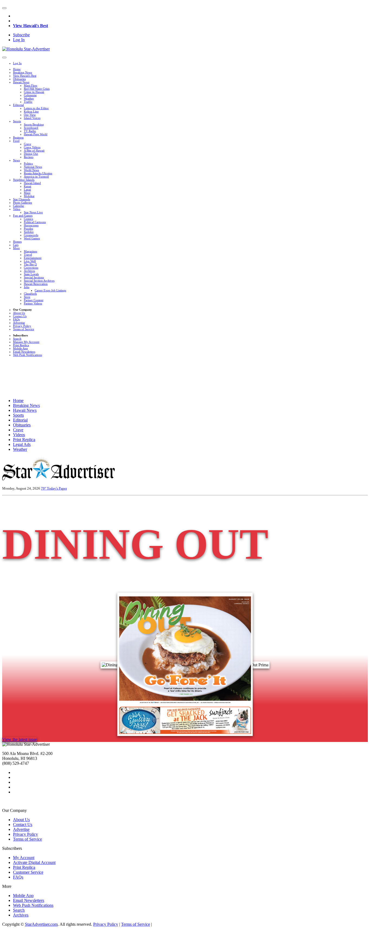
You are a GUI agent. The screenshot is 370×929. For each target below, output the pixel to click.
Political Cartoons (35, 222)
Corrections (31, 267)
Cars (15, 244)
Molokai (29, 196)
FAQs (16, 319)
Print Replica (21, 345)
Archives (29, 270)
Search (17, 338)
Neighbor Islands (23, 179)
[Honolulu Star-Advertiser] (26, 49)
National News (33, 166)
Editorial (18, 105)
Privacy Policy (22, 325)
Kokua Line (31, 111)
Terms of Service (23, 329)
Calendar (18, 205)
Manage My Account (26, 341)
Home (17, 69)
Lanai (27, 189)
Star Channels (21, 199)
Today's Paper (57, 488)
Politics (28, 163)
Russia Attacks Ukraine (38, 173)
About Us (19, 312)
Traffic (28, 101)
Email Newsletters (24, 351)
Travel (28, 254)
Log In (19, 39)
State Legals (31, 274)
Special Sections (34, 277)
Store (27, 296)
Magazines (30, 251)
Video (16, 209)
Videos (19, 434)
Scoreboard (31, 127)
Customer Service (28, 872)
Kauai (27, 186)
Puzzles (28, 228)
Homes (17, 241)
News (16, 160)
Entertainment (32, 257)
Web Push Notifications (27, 354)
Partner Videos (33, 303)
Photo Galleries (22, 202)
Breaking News (22, 72)
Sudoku (29, 231)
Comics (28, 218)
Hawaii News (21, 82)
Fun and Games (23, 215)
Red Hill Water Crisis (37, 88)
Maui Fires (30, 85)
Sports (17, 121)
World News (31, 170)
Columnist (30, 95)
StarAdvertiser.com (41, 924)
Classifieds (30, 293)
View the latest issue (19, 739)
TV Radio (30, 131)
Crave (27, 144)
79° (44, 488)
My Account (23, 857)
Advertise (19, 322)
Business (18, 137)
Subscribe (21, 35)
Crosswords (31, 235)
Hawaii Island (32, 183)
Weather (29, 98)
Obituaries (19, 79)
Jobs (26, 287)
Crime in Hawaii (34, 92)
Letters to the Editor (36, 108)
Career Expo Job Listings (50, 290)
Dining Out (31, 153)
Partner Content (33, 300)
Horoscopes (31, 225)
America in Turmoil (36, 176)
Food (16, 140)
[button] (4, 8)
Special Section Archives (39, 280)
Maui (27, 192)
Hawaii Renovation (36, 283)
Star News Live (33, 212)
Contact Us (20, 316)
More (16, 248)
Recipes (28, 157)
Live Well (30, 261)
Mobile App (20, 348)
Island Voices (32, 118)
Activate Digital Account (34, 862)
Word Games (32, 238)
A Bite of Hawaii (34, 150)
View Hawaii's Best (30, 25)
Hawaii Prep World (35, 134)
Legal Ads (22, 444)
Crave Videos (32, 147)
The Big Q (30, 264)
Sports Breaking (34, 124)
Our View (30, 114)
